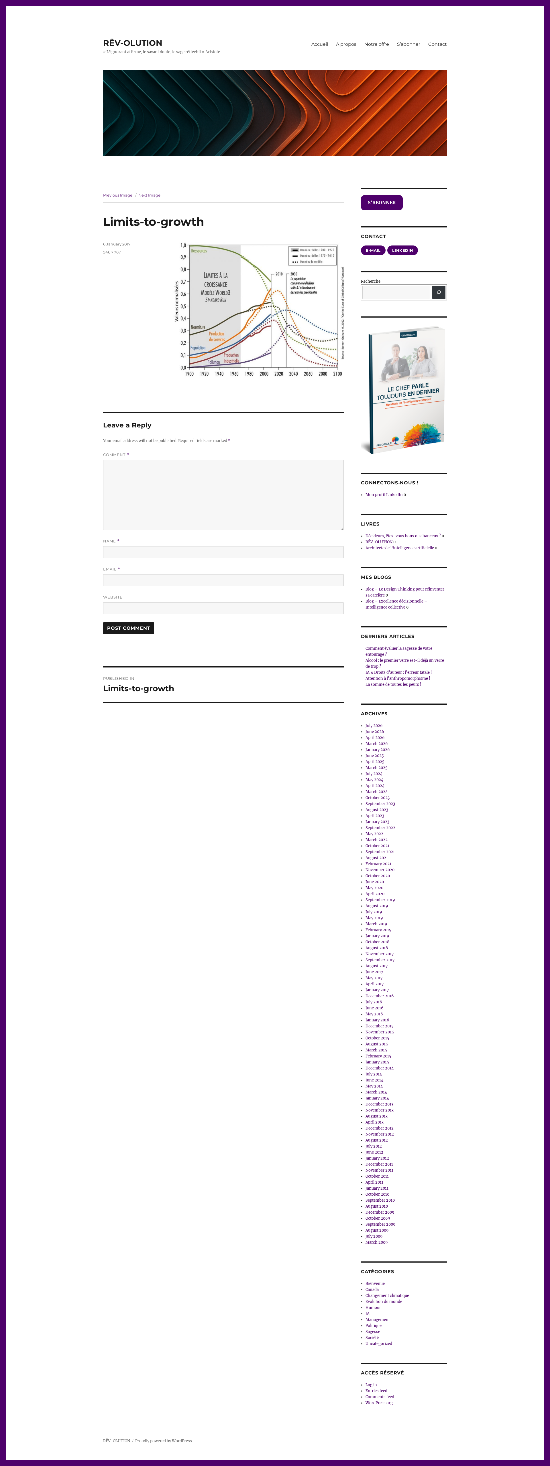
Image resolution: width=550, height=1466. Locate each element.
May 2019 (374, 918)
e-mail (373, 250)
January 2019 (377, 936)
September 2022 (380, 827)
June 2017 (374, 972)
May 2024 (374, 779)
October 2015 (377, 1038)
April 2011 (374, 1182)
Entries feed (376, 1390)
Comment (116, 454)
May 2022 (374, 833)
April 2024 (375, 785)
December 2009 (380, 1212)
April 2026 (375, 737)
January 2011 (377, 1188)
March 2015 (376, 1050)
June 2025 (375, 755)
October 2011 (377, 1176)
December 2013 (379, 1104)
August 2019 (377, 906)
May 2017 (374, 978)
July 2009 (374, 1236)
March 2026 (377, 743)
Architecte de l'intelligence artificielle (400, 548)
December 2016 (380, 996)
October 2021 (377, 845)
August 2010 (377, 1206)
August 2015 (377, 1044)
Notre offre (376, 44)
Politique (374, 1325)
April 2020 (375, 894)
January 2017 (377, 990)
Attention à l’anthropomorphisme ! (398, 678)
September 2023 (380, 803)
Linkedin (402, 250)
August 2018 (377, 948)
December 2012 (380, 1128)
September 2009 (381, 1224)
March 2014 (376, 1092)
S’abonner (408, 44)
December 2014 (380, 1068)
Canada (372, 1289)
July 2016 (374, 1002)
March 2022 (377, 839)
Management (378, 1319)
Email (111, 569)
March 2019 (376, 924)
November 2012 (380, 1134)
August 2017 (377, 966)
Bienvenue (375, 1283)
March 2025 (377, 767)
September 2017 (380, 960)
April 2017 (375, 984)
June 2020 (375, 881)
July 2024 (374, 773)
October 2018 (377, 942)
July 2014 (374, 1074)
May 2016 (374, 1014)
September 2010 (380, 1200)
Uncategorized (379, 1343)
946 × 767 (112, 252)
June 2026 (375, 731)
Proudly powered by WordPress (163, 1441)
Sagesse (373, 1331)
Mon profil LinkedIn (384, 494)
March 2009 (377, 1242)
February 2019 (379, 930)
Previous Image (117, 195)
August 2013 (377, 1116)
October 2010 (377, 1194)
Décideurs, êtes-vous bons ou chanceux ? (403, 536)
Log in (371, 1384)
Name (111, 541)
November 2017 (380, 954)
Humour (373, 1307)
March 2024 (377, 791)
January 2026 (378, 749)
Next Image (149, 195)
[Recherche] (438, 292)
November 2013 (380, 1110)
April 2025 (375, 761)
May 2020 (374, 887)
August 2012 (377, 1140)
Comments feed (380, 1396)
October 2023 (378, 797)
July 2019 (374, 912)
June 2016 (375, 1008)
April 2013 (375, 1122)
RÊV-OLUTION (132, 43)
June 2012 (374, 1152)
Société (372, 1337)
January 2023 (377, 821)
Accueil (319, 44)
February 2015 (378, 1056)
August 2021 (377, 857)
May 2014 (374, 1086)
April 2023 (375, 815)
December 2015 (380, 1026)
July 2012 (374, 1146)
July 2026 (374, 725)
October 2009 (378, 1218)
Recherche (370, 281)
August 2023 (377, 809)
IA (368, 1313)
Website (113, 597)
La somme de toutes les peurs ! (393, 684)
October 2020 (378, 875)
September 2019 (380, 900)
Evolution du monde (384, 1301)
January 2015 (377, 1062)
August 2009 (377, 1230)
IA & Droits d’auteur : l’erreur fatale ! (399, 672)
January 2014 (377, 1098)
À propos (346, 44)
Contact (437, 44)
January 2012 (377, 1158)
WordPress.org (379, 1402)
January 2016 (377, 1020)
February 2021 (378, 863)
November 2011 (379, 1170)
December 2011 (379, 1164)
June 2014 (374, 1080)
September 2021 (380, 851)
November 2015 (380, 1032)
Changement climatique (387, 1295)
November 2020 (380, 869)
